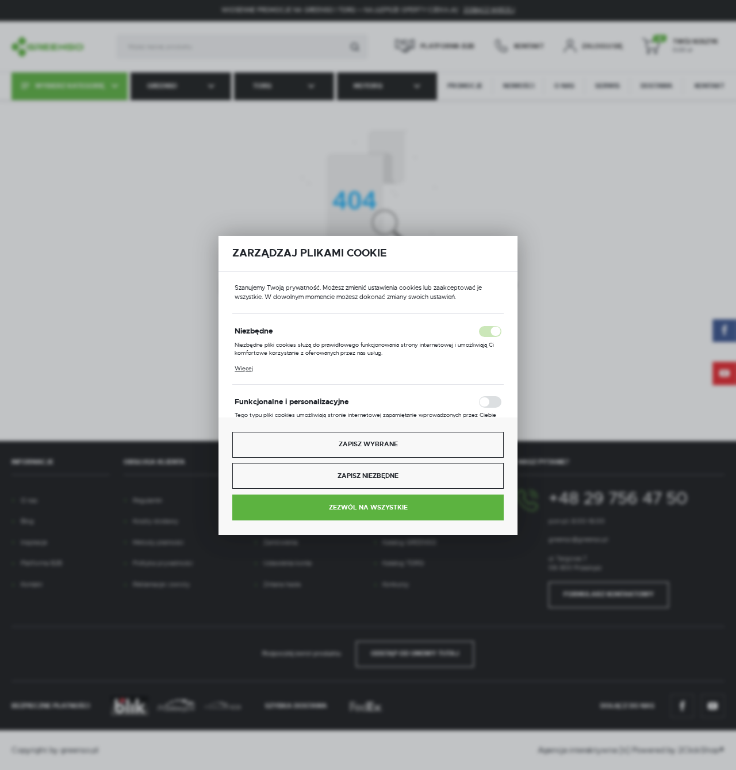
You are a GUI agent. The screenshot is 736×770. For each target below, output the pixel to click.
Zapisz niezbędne (368, 476)
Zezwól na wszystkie (368, 507)
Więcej (244, 368)
